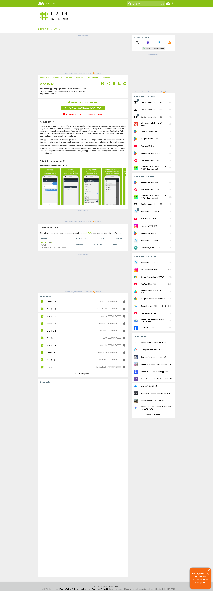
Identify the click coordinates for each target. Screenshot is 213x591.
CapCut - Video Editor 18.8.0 (151, 102)
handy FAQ (87, 233)
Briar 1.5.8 (51, 360)
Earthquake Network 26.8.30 (152, 350)
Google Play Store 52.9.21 (150, 233)
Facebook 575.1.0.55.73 (150, 328)
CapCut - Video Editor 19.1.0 (151, 110)
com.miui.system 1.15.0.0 (150, 248)
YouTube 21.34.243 (148, 219)
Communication (47, 84)
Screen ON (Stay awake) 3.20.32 (153, 343)
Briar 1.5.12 (51, 331)
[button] (102, 84)
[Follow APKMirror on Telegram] (158, 43)
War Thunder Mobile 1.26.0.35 (152, 401)
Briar (56, 28)
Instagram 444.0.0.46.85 (150, 270)
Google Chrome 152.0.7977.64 (152, 277)
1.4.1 (45, 242)
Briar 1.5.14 (51, 316)
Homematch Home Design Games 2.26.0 (156, 364)
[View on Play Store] (114, 84)
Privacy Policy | (66, 589)
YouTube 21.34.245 (148, 313)
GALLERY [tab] (69, 77)
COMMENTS (106, 77)
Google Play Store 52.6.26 (150, 139)
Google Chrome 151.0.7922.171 (153, 299)
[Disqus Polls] (83, 416)
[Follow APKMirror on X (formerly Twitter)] (137, 43)
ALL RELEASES (93, 77)
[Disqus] (83, 480)
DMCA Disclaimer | (108, 589)
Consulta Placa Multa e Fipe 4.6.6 (153, 357)
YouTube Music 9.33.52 (150, 161)
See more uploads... (83, 374)
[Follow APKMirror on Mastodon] (147, 43)
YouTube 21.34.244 (148, 284)
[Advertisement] (83, 54)
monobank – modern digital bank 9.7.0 (155, 393)
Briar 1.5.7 (51, 367)
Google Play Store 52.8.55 (150, 153)
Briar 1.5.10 (51, 345)
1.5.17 (64, 166)
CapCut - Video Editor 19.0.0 (151, 117)
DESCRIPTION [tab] (57, 77)
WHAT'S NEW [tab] (44, 77)
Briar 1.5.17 (51, 302)
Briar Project (62, 19)
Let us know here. (112, 587)
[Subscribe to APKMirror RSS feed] (169, 43)
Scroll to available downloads (85, 108)
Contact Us (119, 589)
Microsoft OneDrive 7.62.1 (151, 386)
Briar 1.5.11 (51, 338)
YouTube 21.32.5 (147, 146)
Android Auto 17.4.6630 (150, 241)
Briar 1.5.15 (51, 309)
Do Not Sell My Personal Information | (86, 589)
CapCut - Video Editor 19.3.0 (151, 204)
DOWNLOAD (80, 77)
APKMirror (50, 3)
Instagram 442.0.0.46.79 (150, 226)
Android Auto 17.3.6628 (150, 211)
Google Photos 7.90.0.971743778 (153, 306)
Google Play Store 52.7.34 (150, 131)
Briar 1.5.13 (51, 324)
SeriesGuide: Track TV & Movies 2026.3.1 (156, 379)
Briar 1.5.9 (51, 353)
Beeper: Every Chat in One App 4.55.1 (155, 372)
